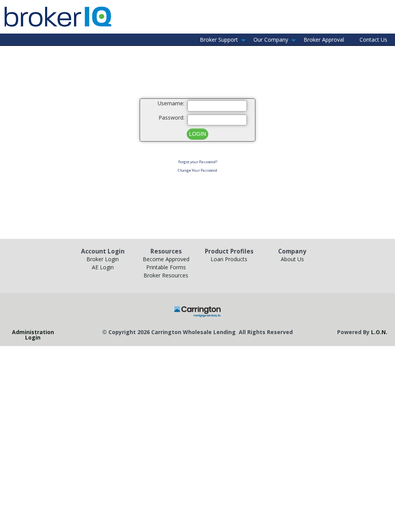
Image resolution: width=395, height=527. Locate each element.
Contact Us (373, 39)
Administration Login (33, 334)
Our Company (270, 39)
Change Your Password (197, 170)
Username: (170, 103)
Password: (171, 118)
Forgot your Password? (197, 161)
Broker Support (219, 39)
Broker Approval (324, 39)
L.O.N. (379, 332)
